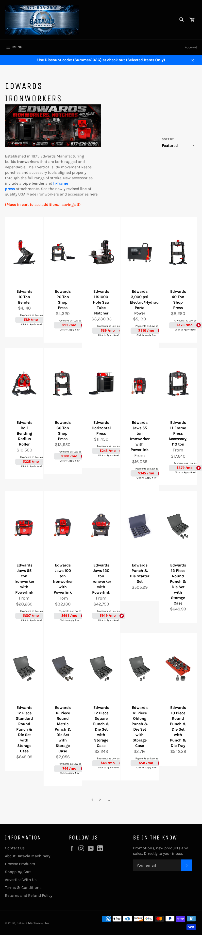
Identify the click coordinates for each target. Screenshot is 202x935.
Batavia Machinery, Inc (33, 923)
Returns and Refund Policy (28, 895)
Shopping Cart (18, 871)
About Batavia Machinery (27, 856)
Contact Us (15, 848)
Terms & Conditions (23, 887)
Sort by (168, 139)
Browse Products (20, 863)
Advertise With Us (20, 879)
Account (191, 47)
